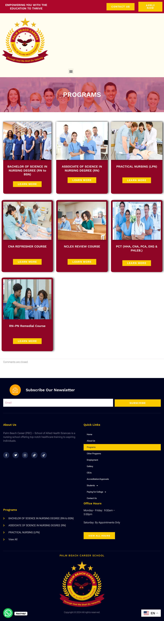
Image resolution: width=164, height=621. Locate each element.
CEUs (89, 472)
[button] (71, 71)
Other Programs (94, 453)
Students (91, 485)
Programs (91, 447)
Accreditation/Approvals (98, 479)
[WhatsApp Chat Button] (8, 613)
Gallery (90, 466)
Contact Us (92, 498)
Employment (92, 459)
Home (89, 434)
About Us (91, 440)
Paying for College (95, 491)
